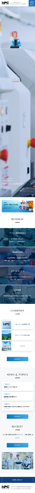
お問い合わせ (17, 480)
